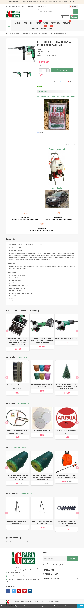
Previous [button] (7, 331)
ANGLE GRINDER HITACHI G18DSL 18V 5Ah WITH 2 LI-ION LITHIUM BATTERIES (42, 341)
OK (73, 558)
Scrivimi (39, 86)
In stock (39, 54)
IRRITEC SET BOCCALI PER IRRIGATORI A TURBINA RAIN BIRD (66, 523)
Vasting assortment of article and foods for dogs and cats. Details (56, 96)
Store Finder (20, 6)
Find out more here (67, 606)
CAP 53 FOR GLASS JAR (42, 431)
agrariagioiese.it (63, 602)
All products (23, 357)
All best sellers (23, 403)
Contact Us (38, 6)
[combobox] (58, 11)
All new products (26, 493)
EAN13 (39, 56)
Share (55, 82)
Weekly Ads (10, 6)
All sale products (20, 447)
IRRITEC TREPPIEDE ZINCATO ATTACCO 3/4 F (17, 522)
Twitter (14, 591)
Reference (40, 51)
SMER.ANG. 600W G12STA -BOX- (66, 339)
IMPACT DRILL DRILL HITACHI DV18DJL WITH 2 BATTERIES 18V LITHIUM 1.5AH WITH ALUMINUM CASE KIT (18, 342)
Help (45, 6)
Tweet (63, 82)
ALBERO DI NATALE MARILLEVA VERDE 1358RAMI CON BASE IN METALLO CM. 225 (66, 387)
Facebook (8, 591)
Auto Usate (57, 188)
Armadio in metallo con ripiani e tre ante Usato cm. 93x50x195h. (17, 387)
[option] (18, 332)
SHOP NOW (71, 2)
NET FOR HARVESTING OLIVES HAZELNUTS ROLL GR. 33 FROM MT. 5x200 (17, 477)
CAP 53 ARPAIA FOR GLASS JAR (66, 432)
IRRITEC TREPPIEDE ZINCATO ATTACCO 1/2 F (42, 522)
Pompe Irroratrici (57, 149)
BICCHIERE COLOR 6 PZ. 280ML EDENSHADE (42, 386)
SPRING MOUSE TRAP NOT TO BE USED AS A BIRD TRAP (17, 432)
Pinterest (72, 82)
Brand (39, 49)
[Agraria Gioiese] (13, 14)
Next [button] (77, 331)
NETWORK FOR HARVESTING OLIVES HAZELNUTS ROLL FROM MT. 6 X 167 (42, 477)
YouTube (19, 591)
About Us (30, 6)
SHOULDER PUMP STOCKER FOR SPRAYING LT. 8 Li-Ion (66, 476)
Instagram (30, 591)
